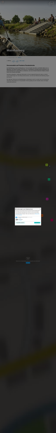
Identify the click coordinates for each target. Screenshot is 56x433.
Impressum (20, 214)
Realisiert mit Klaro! (37, 224)
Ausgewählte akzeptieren (20, 222)
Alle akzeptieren (37, 222)
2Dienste (20, 220)
